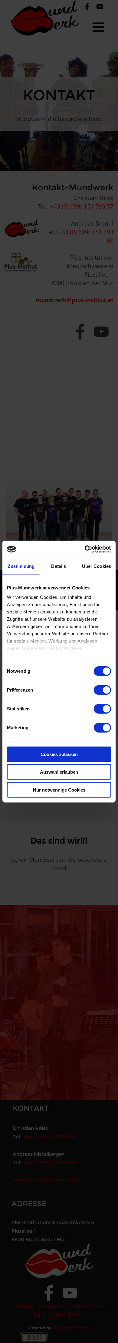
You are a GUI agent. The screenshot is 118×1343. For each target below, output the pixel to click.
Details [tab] (58, 565)
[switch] (102, 690)
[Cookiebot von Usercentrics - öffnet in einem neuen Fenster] (85, 549)
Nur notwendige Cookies (59, 789)
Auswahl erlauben (59, 772)
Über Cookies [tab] (96, 565)
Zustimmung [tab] (21, 565)
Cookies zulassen (59, 754)
